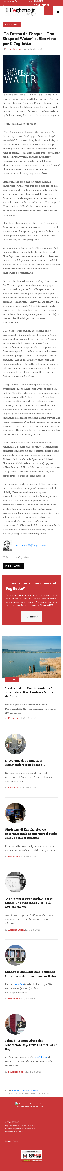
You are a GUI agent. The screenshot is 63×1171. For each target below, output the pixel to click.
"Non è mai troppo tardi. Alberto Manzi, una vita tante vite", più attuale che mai (29, 903)
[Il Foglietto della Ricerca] (20, 12)
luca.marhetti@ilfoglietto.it (31, 545)
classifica (18, 984)
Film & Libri (12, 24)
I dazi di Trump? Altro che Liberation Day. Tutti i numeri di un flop (31, 1045)
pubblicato (41, 1057)
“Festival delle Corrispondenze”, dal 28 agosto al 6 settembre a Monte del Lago (31, 692)
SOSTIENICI (31, 616)
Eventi (12, 679)
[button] (58, 11)
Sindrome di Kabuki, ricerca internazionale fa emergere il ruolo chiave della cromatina (31, 834)
